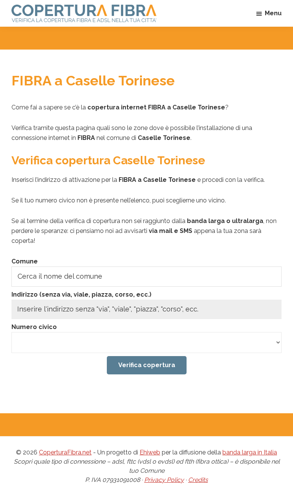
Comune (24, 261)
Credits (198, 479)
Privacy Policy (164, 479)
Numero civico (34, 327)
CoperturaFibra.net (65, 452)
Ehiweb (150, 452)
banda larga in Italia (249, 452)
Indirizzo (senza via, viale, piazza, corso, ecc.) (81, 294)
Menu (273, 13)
